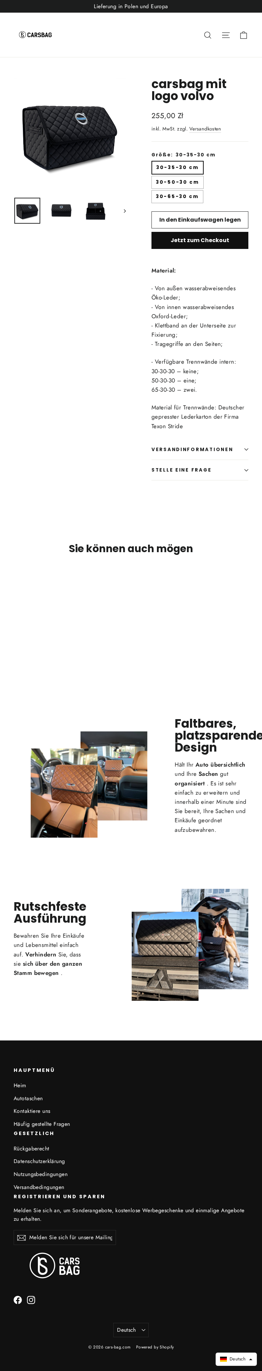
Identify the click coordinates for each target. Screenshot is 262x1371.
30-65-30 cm (177, 196)
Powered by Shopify (155, 1347)
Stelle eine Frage (181, 470)
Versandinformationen (192, 449)
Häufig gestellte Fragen (42, 1124)
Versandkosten (205, 128)
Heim (20, 1085)
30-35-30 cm (177, 167)
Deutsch (126, 1330)
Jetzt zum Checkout (200, 240)
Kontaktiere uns (32, 1111)
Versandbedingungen (39, 1187)
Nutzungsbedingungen (41, 1174)
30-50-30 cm (177, 182)
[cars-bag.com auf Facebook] (18, 1299)
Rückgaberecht (31, 1148)
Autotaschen (28, 1098)
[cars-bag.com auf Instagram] (31, 1299)
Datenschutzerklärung (39, 1161)
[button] (236, 1359)
